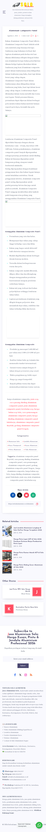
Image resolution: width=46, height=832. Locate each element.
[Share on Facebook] (12, 495)
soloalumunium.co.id (18, 780)
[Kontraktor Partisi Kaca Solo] (23, 609)
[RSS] (31, 674)
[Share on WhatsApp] (33, 495)
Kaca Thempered (15, 445)
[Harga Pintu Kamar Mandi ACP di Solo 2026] (7, 555)
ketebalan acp (30, 480)
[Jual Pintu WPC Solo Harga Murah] (23, 592)
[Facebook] (15, 674)
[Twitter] (20, 674)
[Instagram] (25, 674)
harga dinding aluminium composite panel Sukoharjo (22, 419)
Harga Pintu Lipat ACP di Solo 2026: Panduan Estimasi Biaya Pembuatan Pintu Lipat (28, 541)
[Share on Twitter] (19, 495)
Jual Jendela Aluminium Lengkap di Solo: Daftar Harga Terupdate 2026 (28, 529)
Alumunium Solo (14, 441)
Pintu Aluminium (15, 449)
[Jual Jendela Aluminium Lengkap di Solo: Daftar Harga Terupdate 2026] (7, 530)
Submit (23, 665)
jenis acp (34, 399)
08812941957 (19, 771)
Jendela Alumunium (31, 441)
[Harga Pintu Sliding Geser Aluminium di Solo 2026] (7, 568)
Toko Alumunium (31, 449)
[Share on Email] (26, 495)
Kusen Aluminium (31, 445)
